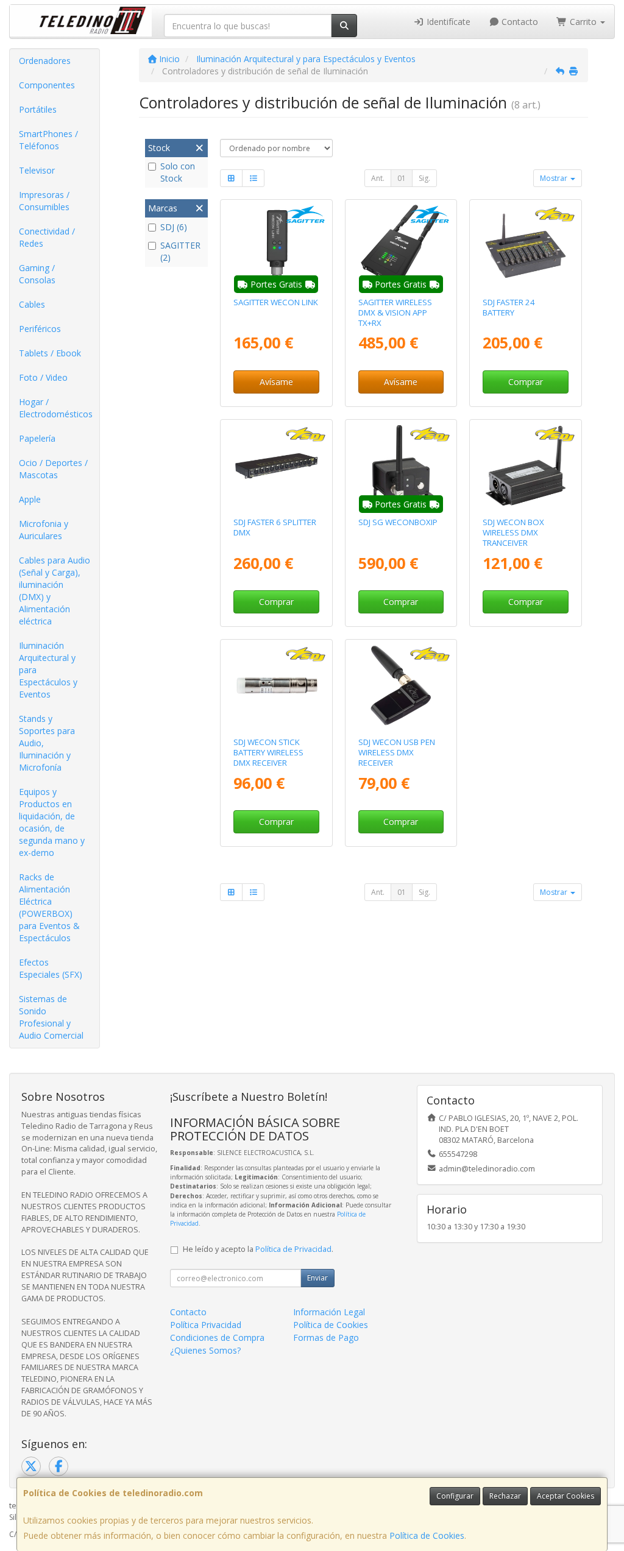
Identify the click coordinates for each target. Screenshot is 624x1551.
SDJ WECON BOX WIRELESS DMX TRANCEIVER (513, 533)
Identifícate (447, 21)
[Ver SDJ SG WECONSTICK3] (276, 685)
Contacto (518, 21)
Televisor (37, 170)
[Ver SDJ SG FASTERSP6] (276, 465)
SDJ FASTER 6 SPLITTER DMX (274, 527)
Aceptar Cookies (565, 1496)
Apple (30, 499)
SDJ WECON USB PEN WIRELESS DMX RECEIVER (396, 753)
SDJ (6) (173, 227)
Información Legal (329, 1312)
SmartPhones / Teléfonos (48, 140)
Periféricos (40, 328)
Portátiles (38, 109)
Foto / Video (43, 377)
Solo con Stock (177, 172)
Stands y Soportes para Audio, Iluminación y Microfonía (47, 743)
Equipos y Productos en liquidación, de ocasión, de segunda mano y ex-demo (52, 822)
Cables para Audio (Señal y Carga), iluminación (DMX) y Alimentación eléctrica (54, 590)
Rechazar (505, 1496)
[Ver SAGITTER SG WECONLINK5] (276, 245)
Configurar (454, 1496)
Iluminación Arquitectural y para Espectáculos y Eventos (48, 670)
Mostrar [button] (554, 178)
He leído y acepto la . (258, 1249)
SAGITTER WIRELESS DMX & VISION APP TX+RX (395, 313)
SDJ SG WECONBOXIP (398, 522)
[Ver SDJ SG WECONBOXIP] (400, 465)
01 (401, 178)
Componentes (47, 85)
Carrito (583, 21)
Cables (32, 304)
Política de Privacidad (293, 1249)
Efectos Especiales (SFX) (50, 968)
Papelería (37, 438)
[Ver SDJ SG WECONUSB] (400, 685)
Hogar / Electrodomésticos (56, 408)
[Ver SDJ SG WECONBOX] (525, 465)
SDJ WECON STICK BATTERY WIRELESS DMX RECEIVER (268, 753)
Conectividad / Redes (47, 237)
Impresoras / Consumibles (44, 201)
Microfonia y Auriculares (43, 530)
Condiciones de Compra (217, 1337)
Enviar (317, 1278)
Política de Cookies (426, 1535)
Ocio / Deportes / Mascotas (53, 469)
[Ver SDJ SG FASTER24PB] (525, 245)
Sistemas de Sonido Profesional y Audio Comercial (51, 1017)
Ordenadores (45, 60)
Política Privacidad (205, 1324)
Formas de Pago (326, 1337)
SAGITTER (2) (180, 251)
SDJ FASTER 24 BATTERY (509, 307)
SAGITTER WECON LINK (275, 302)
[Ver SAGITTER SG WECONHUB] (400, 245)
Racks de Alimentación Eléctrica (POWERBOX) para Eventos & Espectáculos (49, 907)
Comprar (525, 381)
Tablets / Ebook (50, 353)
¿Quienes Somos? (205, 1350)
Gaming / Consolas (37, 274)
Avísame (276, 381)
